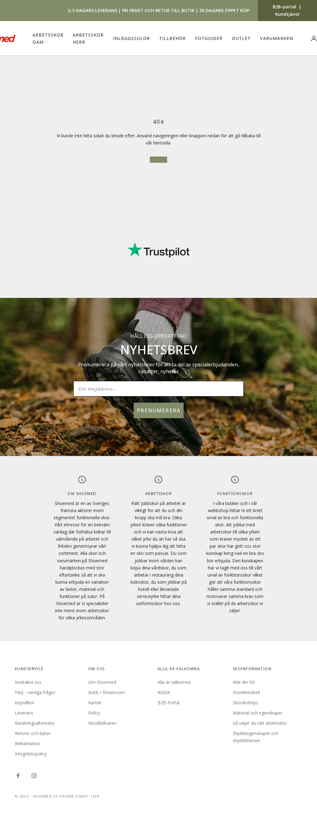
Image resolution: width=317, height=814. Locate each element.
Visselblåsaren (102, 723)
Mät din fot (244, 682)
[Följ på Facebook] (18, 775)
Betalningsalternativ (34, 723)
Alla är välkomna (174, 682)
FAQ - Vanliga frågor (35, 692)
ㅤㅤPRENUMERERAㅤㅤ (158, 410)
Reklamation (27, 743)
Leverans (24, 713)
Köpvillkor (24, 703)
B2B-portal (284, 7)
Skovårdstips (245, 703)
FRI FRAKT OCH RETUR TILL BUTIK (158, 10)
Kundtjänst (287, 14)
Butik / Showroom (106, 692)
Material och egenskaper (257, 713)
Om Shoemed (102, 682)
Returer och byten (33, 733)
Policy (94, 713)
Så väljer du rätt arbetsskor (260, 723)
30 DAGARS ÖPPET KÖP (224, 10)
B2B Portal (169, 703)
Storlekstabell (246, 692)
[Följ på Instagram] (34, 775)
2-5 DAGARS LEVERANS (92, 10)
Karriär (95, 703)
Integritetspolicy (31, 754)
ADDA (164, 692)
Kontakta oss (28, 682)
